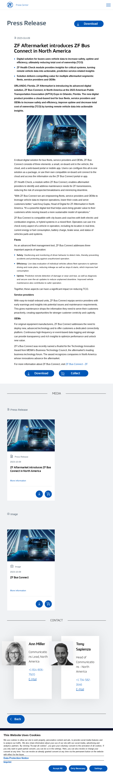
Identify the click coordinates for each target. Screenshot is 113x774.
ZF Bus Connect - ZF (77, 364)
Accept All (57, 768)
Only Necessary (78, 768)
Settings (98, 768)
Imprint (7, 762)
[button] (108, 4)
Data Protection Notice (16, 758)
